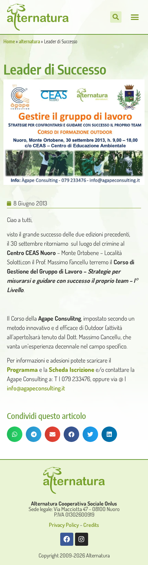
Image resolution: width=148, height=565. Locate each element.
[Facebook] (66, 539)
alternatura (29, 41)
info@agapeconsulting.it (36, 388)
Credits (91, 524)
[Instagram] (81, 539)
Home (9, 41)
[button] (134, 17)
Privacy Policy (64, 524)
